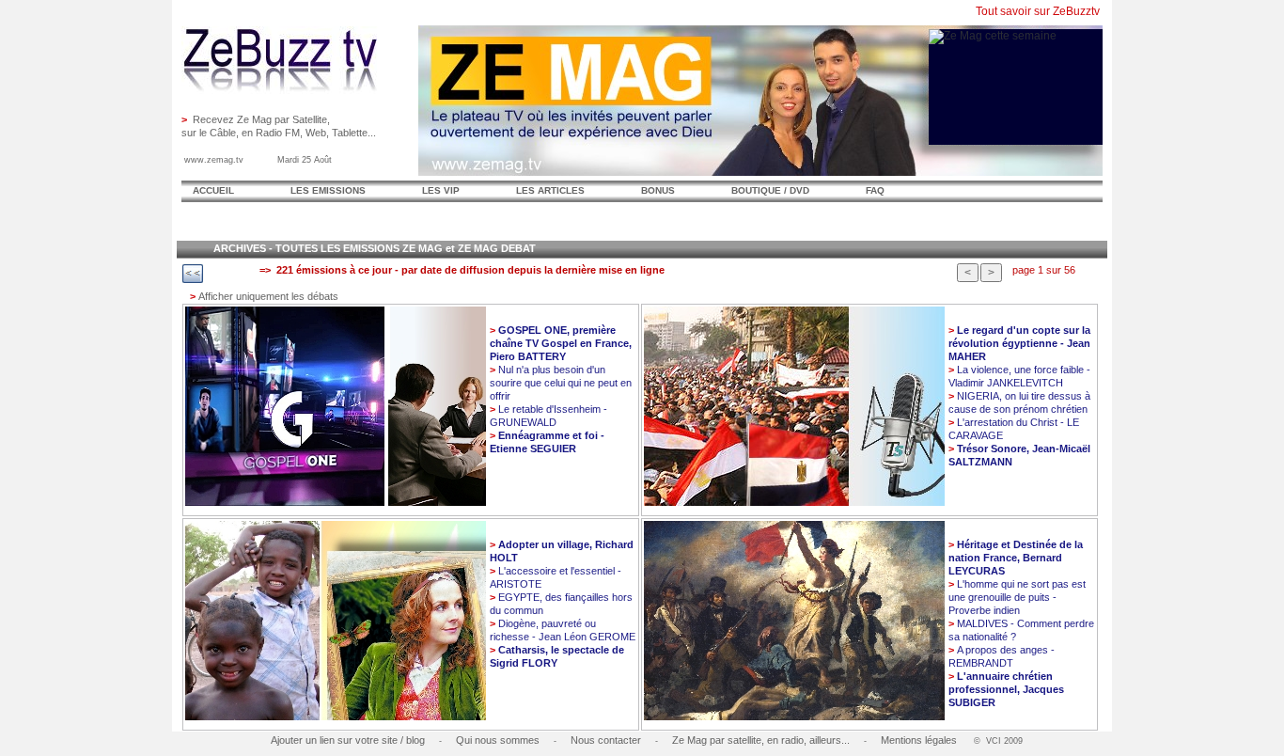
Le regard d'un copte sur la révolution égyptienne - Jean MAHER (1019, 343)
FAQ (875, 190)
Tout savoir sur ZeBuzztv (1038, 11)
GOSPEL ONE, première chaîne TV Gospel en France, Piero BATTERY (561, 343)
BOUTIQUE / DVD (770, 190)
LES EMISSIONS (328, 190)
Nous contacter (606, 740)
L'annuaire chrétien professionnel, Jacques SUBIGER (1006, 689)
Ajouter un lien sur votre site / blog (348, 740)
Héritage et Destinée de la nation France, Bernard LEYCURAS (1015, 557)
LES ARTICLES (550, 190)
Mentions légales (919, 740)
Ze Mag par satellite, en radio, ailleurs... (761, 740)
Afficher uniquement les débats (264, 296)
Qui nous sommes (498, 740)
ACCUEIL (213, 190)
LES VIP (441, 190)
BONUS (658, 190)
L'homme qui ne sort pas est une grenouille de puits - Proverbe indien (1017, 597)
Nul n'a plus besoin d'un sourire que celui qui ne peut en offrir (561, 383)
